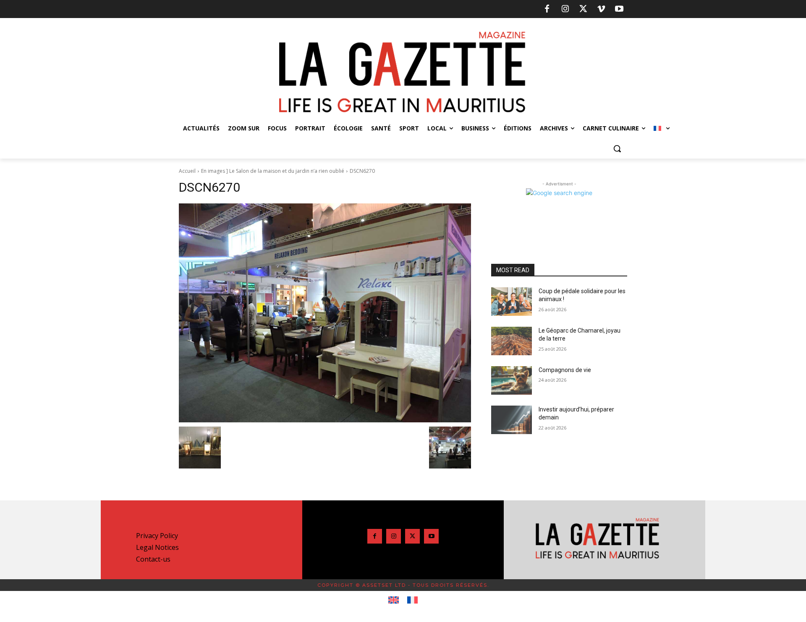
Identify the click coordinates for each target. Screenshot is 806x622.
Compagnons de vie (565, 370)
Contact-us (153, 559)
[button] (617, 148)
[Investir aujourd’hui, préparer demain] (511, 420)
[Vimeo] (601, 9)
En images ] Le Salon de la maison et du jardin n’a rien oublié (272, 170)
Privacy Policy (157, 535)
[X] (583, 9)
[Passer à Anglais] (393, 600)
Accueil (187, 170)
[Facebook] (547, 9)
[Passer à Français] (412, 600)
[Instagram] (565, 9)
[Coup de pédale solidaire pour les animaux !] (511, 301)
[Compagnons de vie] (511, 380)
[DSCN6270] (325, 312)
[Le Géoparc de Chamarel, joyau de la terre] (511, 341)
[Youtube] (619, 9)
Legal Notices (157, 547)
